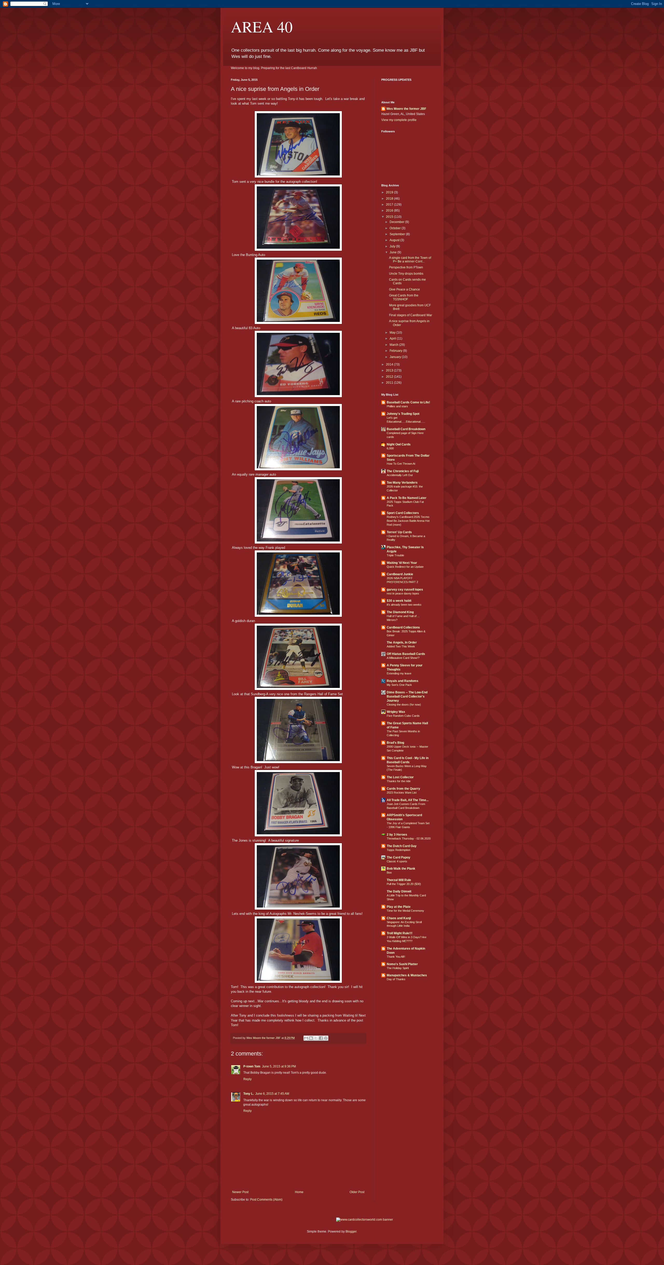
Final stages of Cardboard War (410, 315)
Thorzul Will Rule (399, 880)
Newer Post (240, 1192)
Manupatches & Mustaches (407, 975)
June (393, 252)
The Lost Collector (400, 777)
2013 (390, 370)
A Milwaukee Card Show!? (403, 657)
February (396, 351)
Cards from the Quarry (403, 788)
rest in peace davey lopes (403, 593)
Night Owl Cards (399, 444)
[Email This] (306, 1038)
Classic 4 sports (397, 861)
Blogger (350, 1231)
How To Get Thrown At (401, 463)
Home (299, 1192)
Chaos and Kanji (399, 918)
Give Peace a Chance (404, 289)
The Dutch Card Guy (402, 846)
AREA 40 (262, 26)
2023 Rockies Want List (402, 792)
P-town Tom (251, 1066)
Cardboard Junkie (400, 574)
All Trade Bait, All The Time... (407, 800)
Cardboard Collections (403, 627)
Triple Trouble (395, 555)
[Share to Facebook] (320, 1038)
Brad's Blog (395, 743)
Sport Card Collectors (403, 513)
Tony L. (248, 1093)
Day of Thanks (396, 979)
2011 (390, 382)
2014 (390, 364)
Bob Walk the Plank (401, 868)
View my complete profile (399, 120)
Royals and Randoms (402, 681)
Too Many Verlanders (402, 482)
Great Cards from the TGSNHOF (403, 297)
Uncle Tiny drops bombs (406, 273)
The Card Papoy (398, 857)
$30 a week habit (399, 601)
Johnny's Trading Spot (403, 414)
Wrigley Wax (396, 712)
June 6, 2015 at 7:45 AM (272, 1093)
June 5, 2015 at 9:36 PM (279, 1066)
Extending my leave (399, 673)
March (394, 345)
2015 (390, 217)
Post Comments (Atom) (266, 1199)
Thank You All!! (396, 956)
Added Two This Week (401, 646)
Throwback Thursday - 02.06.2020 (409, 838)
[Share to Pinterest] (325, 1038)
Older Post (357, 1192)
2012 (390, 376)
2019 (390, 192)
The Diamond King (400, 612)
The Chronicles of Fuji (403, 471)
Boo (389, 872)
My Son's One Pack (399, 684)
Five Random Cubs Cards (403, 715)
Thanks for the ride (399, 781)
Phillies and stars (397, 406)
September (398, 234)
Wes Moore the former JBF (406, 109)
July (393, 246)
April (393, 338)
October (396, 228)
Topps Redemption (398, 849)
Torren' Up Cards (399, 532)
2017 (390, 204)
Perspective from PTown (406, 267)
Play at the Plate (399, 907)
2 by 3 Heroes (397, 834)
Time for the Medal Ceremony (405, 910)
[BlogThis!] (311, 1038)
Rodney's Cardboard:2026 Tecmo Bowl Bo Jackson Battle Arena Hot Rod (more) (408, 520)
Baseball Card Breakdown (406, 429)
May (393, 332)
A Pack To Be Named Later (406, 498)
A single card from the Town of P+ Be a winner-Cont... (410, 259)
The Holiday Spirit (398, 968)
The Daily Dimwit (399, 891)
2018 (390, 198)
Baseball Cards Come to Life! (408, 402)
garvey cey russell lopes (405, 589)
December (397, 222)
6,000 (390, 448)
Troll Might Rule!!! (399, 933)
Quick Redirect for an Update (405, 566)
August (395, 240)
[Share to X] (316, 1038)
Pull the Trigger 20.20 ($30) (404, 883)
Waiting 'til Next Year (402, 563)
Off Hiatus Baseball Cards (406, 654)
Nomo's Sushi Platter (402, 964)
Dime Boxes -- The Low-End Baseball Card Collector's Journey (407, 696)
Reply (247, 1079)
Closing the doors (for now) (404, 704)
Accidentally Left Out (400, 475)
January (396, 357)
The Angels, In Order (402, 642)
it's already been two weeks (404, 604)
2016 (390, 210)
